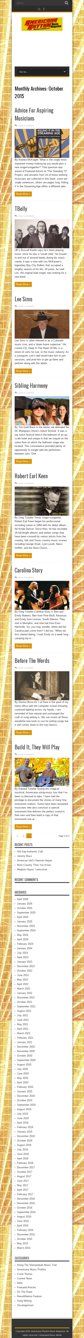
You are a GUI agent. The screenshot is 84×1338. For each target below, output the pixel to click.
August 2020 (24, 1064)
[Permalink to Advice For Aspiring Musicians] (42, 157)
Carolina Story (29, 570)
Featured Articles (26, 1287)
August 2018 (24, 1145)
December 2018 (26, 1136)
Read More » (23, 193)
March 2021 (23, 1033)
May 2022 (22, 979)
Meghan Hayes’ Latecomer (32, 869)
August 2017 (24, 1176)
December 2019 (26, 1095)
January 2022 (24, 993)
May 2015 (22, 1243)
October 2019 (24, 1100)
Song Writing (24, 1300)
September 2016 (26, 1212)
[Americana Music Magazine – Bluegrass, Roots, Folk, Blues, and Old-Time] (42, 28)
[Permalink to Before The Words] (42, 699)
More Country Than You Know (34, 864)
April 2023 (22, 957)
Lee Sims (23, 299)
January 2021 (24, 1042)
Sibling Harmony (31, 385)
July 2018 (22, 1149)
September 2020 (26, 1060)
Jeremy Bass (24, 856)
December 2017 (26, 1167)
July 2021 (22, 1015)
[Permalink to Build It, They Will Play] (42, 786)
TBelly (21, 208)
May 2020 (22, 1078)
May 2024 (22, 934)
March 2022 (23, 988)
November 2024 (26, 926)
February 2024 (25, 943)
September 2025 (26, 912)
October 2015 (24, 1238)
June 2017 (23, 1180)
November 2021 (26, 997)
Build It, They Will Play (37, 747)
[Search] (66, 3)
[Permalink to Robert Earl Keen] (42, 514)
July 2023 (22, 952)
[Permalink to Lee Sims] (42, 337)
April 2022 (22, 984)
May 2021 (22, 1024)
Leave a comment (26, 125)
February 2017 (25, 1194)
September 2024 (26, 930)
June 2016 (23, 1221)
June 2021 (23, 1019)
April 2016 (22, 1225)
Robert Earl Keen (31, 476)
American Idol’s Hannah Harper (34, 860)
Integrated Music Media (50, 1335)
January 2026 (24, 903)
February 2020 (25, 1086)
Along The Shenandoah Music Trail (37, 1265)
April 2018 (22, 1158)
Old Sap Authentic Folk (30, 851)
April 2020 (22, 1082)
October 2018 (24, 1140)
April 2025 (22, 917)
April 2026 (22, 899)
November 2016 (26, 1203)
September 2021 (26, 1006)
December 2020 (26, 1046)
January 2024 (24, 948)
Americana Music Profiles (31, 1269)
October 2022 (24, 970)
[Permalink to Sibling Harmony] (42, 424)
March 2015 (23, 1247)
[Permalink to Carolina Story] (42, 608)
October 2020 (24, 1055)
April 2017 (22, 1189)
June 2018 (23, 1154)
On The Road (24, 1291)
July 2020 (22, 1069)
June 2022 (23, 975)
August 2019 (24, 1109)
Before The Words (32, 660)
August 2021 (24, 1010)
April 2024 (22, 939)
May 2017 (22, 1185)
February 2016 (25, 1230)
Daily (20, 1282)
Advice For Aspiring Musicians (34, 114)
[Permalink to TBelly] (42, 247)
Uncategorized (25, 1305)
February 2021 (25, 1037)
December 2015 (26, 1234)
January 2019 (24, 1131)
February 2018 (25, 1162)
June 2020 (23, 1073)
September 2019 (26, 1104)
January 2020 (24, 1091)
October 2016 (24, 1207)
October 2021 (24, 1002)
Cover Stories (24, 1273)
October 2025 (24, 908)
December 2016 (26, 1198)
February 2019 (25, 1127)
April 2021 (22, 1028)
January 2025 (24, 921)
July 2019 (22, 1113)
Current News (24, 1278)
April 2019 (22, 1122)
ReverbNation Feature (29, 1296)
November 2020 (26, 1051)
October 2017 (24, 1171)
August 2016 (24, 1216)
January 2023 (24, 961)
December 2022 (26, 966)
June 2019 (23, 1118)
